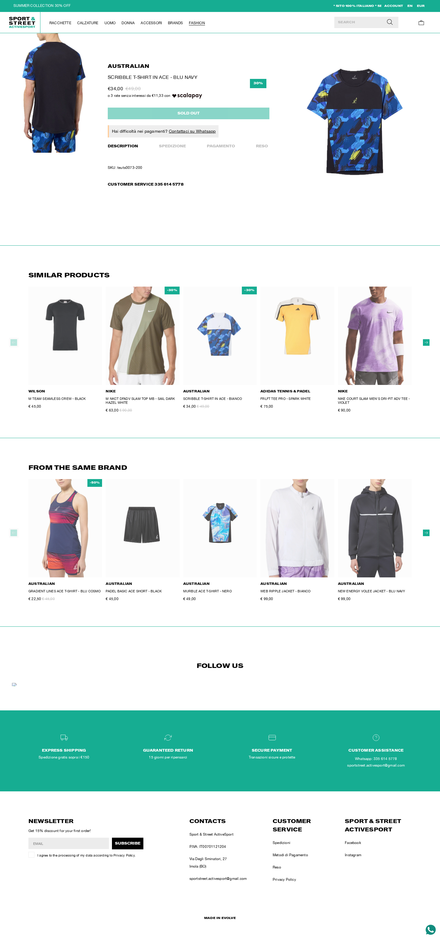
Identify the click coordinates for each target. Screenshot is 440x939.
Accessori (151, 23)
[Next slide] (426, 342)
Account (393, 6)
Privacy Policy (124, 855)
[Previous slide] (14, 342)
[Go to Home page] (22, 22)
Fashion (197, 23)
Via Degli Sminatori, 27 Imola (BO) (208, 862)
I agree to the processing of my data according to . (86, 855)
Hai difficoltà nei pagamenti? (164, 131)
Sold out (188, 113)
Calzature (87, 23)
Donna (128, 23)
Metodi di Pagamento (290, 855)
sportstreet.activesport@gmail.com (218, 879)
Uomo (110, 23)
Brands (175, 23)
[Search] (390, 22)
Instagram (353, 855)
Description (123, 146)
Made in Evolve (220, 918)
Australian (128, 66)
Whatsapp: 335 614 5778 (376, 759)
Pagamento (221, 146)
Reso (262, 146)
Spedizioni (281, 843)
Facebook (353, 843)
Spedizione (172, 146)
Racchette (60, 23)
